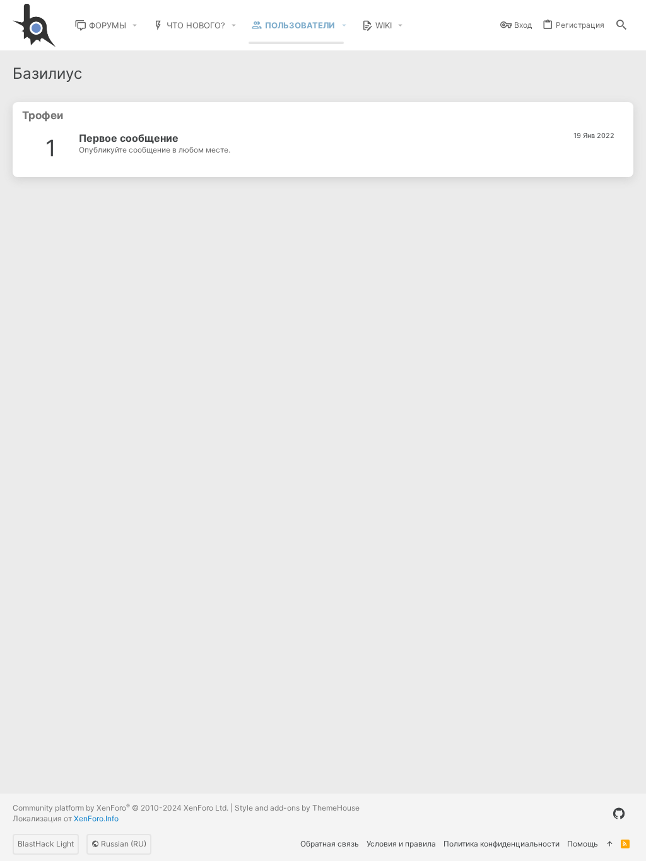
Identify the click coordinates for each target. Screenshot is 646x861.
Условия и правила (401, 843)
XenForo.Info (96, 818)
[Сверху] (609, 844)
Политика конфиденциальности (501, 843)
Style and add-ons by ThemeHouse (297, 807)
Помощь (582, 843)
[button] (135, 25)
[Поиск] (621, 25)
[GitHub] (619, 814)
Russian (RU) (122, 843)
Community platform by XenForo (120, 807)
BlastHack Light (46, 843)
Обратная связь (329, 843)
